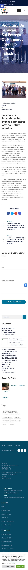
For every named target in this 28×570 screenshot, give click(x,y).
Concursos (17, 417)
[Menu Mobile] (19, 10)
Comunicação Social (7, 109)
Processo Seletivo (16, 420)
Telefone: (11, 493)
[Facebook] (8, 213)
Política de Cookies (7, 549)
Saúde (12, 424)
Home (4, 58)
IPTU (3, 507)
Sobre (3, 445)
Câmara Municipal (7, 538)
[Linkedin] (19, 213)
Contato (17, 445)
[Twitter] (12, 213)
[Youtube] (25, 450)
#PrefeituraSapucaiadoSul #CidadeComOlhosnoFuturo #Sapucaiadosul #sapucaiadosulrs (12, 413)
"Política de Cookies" (14, 562)
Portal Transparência (8, 521)
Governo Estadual (7, 541)
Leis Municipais (6, 525)
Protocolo (5, 517)
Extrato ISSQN (6, 510)
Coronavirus (6, 420)
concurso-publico (7, 417)
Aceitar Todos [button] (20, 566)
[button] (2, 6)
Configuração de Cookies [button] (8, 566)
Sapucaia (5, 424)
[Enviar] (24, 317)
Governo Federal (7, 545)
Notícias (9, 58)
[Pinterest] (15, 213)
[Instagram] (22, 450)
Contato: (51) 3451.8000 (8, 2)
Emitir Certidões (6, 514)
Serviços (9, 445)
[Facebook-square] (19, 450)
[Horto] (5, 386)
